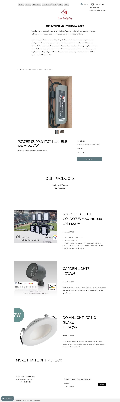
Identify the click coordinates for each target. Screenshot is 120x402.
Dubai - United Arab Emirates (25, 376)
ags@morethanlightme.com (98, 10)
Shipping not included (92, 144)
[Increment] (83, 152)
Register (66, 383)
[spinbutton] (80, 152)
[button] (92, 4)
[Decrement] (78, 152)
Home (20, 69)
